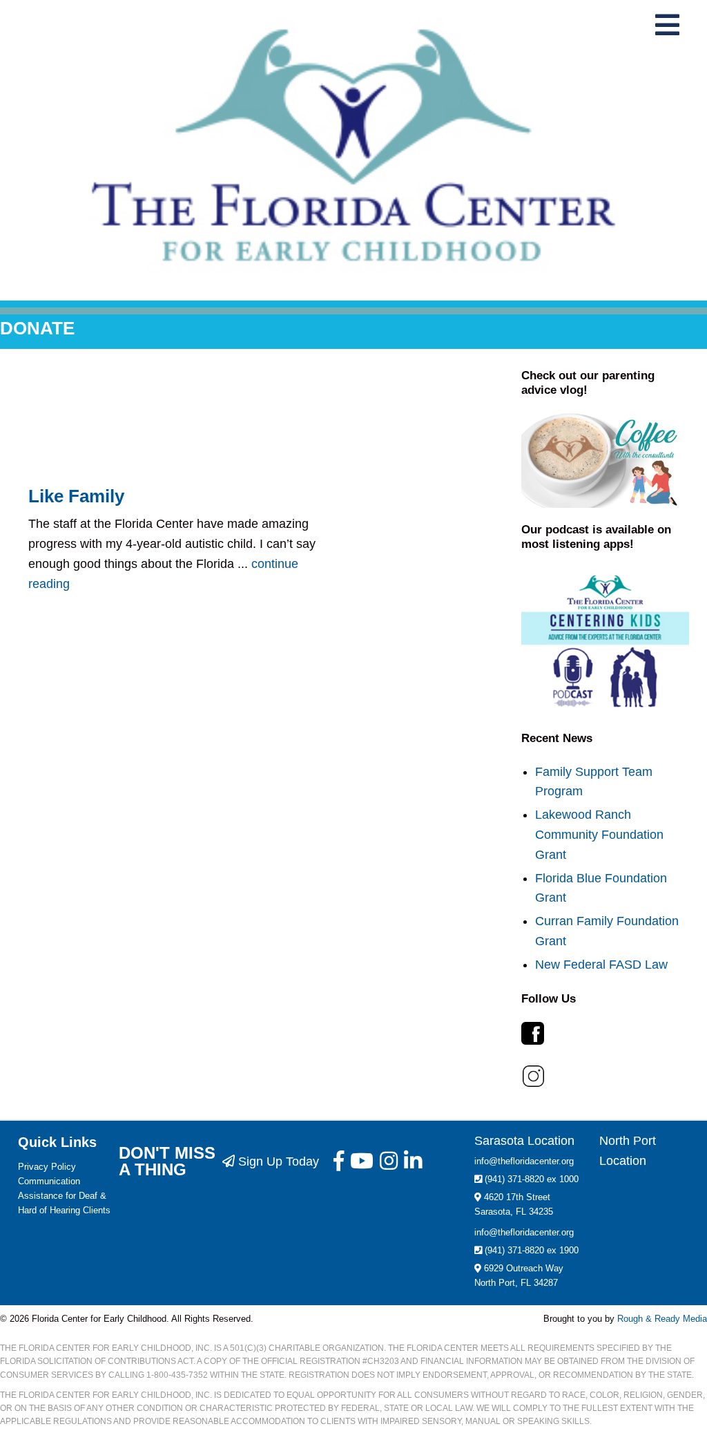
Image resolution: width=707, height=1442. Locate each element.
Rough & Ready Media (662, 1318)
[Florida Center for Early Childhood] (353, 145)
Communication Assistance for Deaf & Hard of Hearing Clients (64, 1195)
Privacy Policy (47, 1166)
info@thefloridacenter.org (524, 1161)
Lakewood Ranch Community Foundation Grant (599, 835)
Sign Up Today (277, 1161)
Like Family (76, 496)
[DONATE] (353, 310)
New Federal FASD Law (601, 964)
